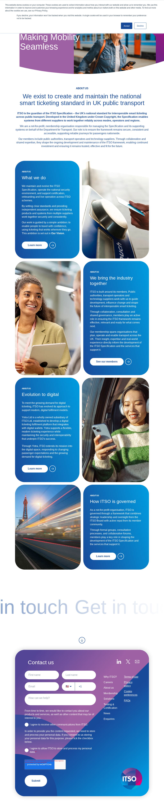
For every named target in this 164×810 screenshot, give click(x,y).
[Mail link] (137, 662)
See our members (107, 361)
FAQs (127, 700)
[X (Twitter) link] (128, 662)
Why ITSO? (110, 676)
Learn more (35, 245)
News (107, 713)
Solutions (109, 698)
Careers (108, 682)
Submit (36, 780)
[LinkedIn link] (119, 662)
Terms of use (131, 676)
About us (109, 687)
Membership (111, 693)
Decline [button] (140, 25)
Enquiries (109, 719)
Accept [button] (127, 25)
